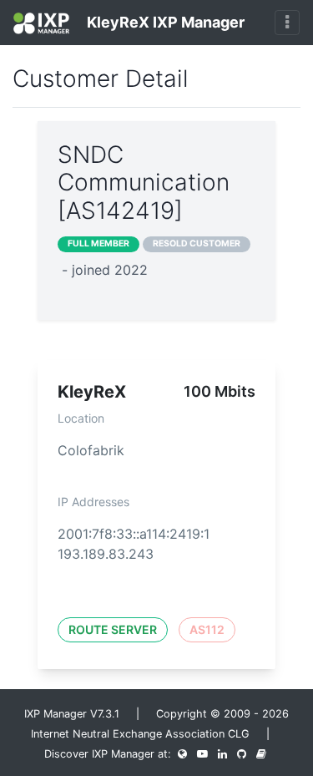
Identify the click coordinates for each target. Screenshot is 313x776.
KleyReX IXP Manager (164, 22)
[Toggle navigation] (287, 22)
